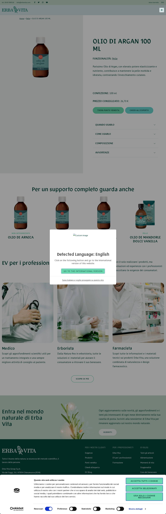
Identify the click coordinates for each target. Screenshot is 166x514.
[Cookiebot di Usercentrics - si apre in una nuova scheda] (16, 509)
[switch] (73, 509)
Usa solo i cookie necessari (144, 497)
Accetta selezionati (144, 488)
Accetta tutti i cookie (144, 481)
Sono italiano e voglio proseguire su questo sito (83, 280)
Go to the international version (83, 271)
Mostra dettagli (136, 509)
